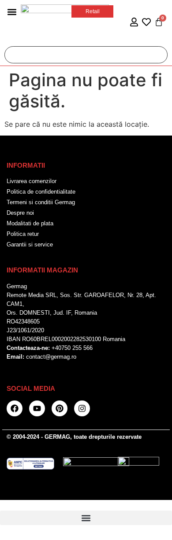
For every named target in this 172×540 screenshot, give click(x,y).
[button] (11, 11)
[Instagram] (82, 408)
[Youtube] (37, 408)
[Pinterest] (59, 408)
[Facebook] (14, 408)
